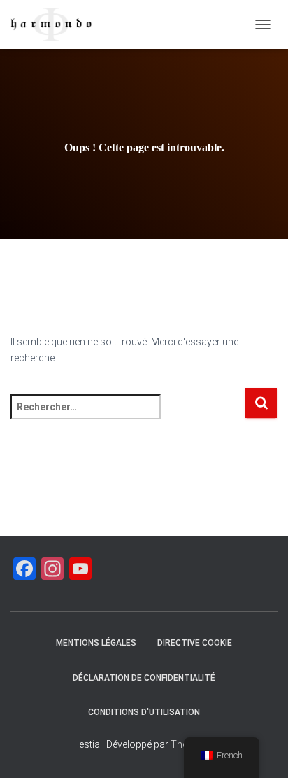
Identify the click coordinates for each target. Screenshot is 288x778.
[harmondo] (56, 24)
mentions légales (96, 643)
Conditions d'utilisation (144, 712)
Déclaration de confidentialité (144, 678)
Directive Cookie (194, 643)
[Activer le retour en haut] (260, 749)
